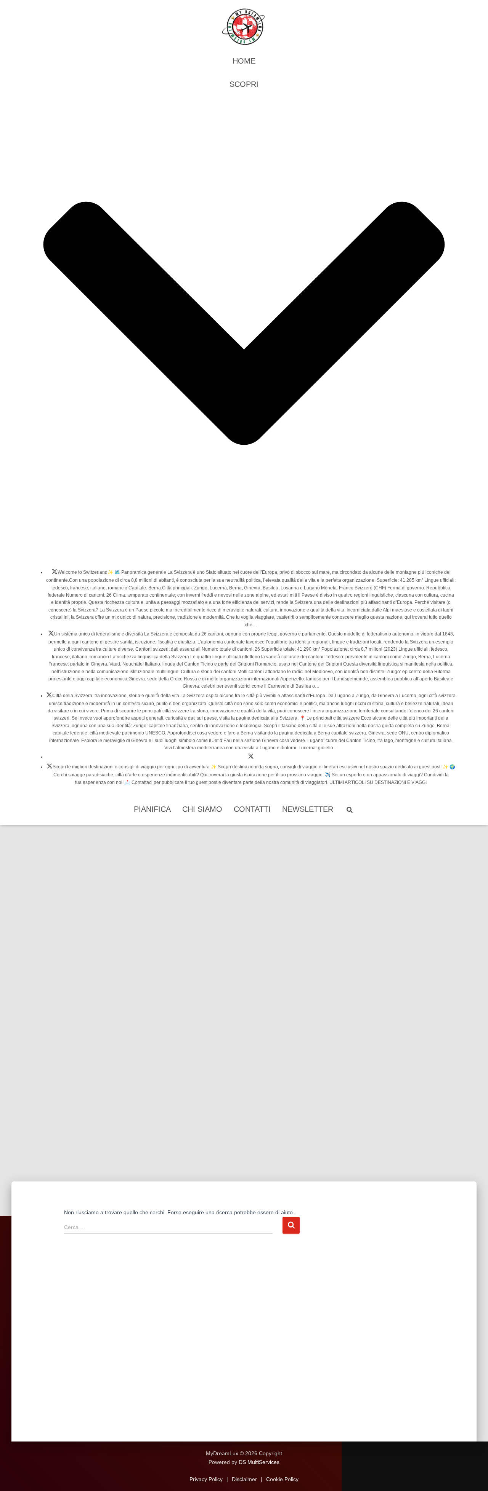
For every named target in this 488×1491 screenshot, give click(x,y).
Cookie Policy (282, 1479)
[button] (244, 555)
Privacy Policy (206, 1479)
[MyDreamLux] (244, 26)
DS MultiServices (259, 1462)
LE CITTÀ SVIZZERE (49, 697)
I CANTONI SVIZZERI (51, 635)
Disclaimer (244, 1479)
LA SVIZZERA (54, 573)
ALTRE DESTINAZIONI (50, 768)
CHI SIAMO (202, 809)
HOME (244, 61)
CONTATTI (252, 809)
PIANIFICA (152, 809)
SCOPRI (244, 84)
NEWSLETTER (307, 809)
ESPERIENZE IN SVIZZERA (251, 758)
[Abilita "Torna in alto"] (473, 1475)
